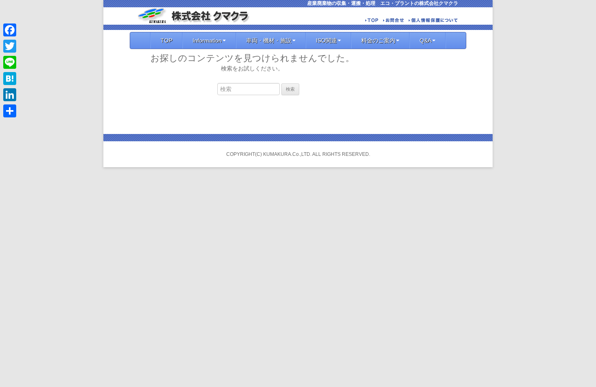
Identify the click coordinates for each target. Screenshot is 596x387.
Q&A (425, 40)
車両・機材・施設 (269, 40)
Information (207, 40)
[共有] (10, 111)
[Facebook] (10, 30)
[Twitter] (10, 46)
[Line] (10, 62)
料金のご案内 (378, 40)
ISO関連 (326, 40)
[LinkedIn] (10, 95)
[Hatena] (10, 78)
